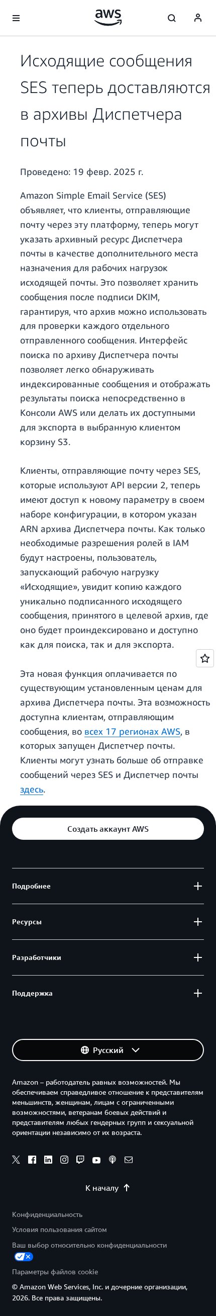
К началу (102, 1188)
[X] (16, 1161)
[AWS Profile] (198, 18)
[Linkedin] (48, 1161)
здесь (31, 789)
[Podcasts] (113, 1161)
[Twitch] (80, 1161)
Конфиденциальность (47, 1214)
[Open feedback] (205, 658)
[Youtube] (96, 1161)
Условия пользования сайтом (59, 1229)
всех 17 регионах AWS (132, 731)
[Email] (129, 1161)
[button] (108, 829)
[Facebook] (32, 1161)
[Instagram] (64, 1161)
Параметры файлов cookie (55, 1271)
